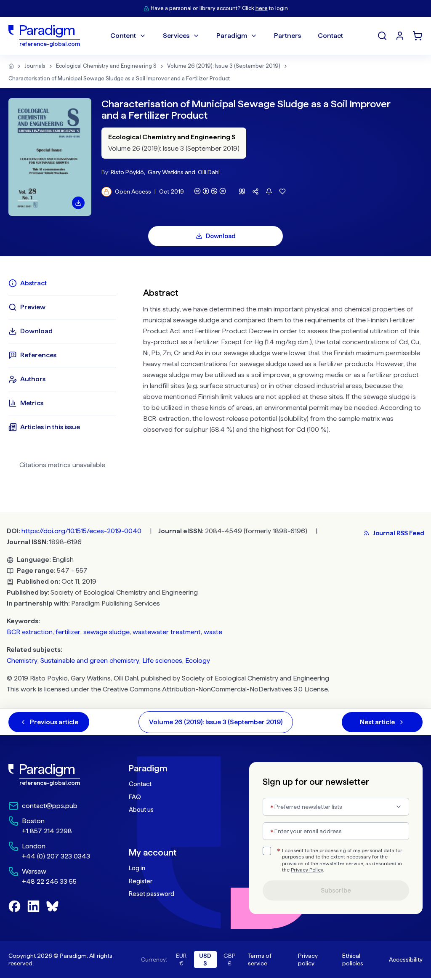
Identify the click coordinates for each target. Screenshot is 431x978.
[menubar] (226, 36)
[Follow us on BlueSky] (52, 906)
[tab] (62, 283)
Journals (34, 66)
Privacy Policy (307, 870)
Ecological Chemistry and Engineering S (106, 66)
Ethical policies (352, 959)
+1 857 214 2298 (47, 831)
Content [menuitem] (123, 36)
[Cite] (242, 191)
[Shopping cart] (417, 36)
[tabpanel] (283, 377)
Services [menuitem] (176, 36)
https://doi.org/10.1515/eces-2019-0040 (81, 531)
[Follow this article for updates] (269, 191)
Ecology (197, 660)
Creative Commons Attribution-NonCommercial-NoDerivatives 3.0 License (215, 689)
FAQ (135, 797)
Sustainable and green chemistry (89, 660)
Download (221, 236)
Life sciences (162, 660)
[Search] (382, 36)
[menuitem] (400, 36)
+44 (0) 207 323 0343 (56, 856)
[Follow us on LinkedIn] (33, 906)
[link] (51, 774)
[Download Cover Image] (78, 203)
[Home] (11, 66)
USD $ (205, 959)
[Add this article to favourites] (282, 191)
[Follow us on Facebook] (14, 906)
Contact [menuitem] (330, 36)
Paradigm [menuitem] (231, 36)
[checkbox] (267, 851)
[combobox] (336, 807)
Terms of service (259, 959)
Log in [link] (137, 868)
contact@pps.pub (49, 806)
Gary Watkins (166, 172)
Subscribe (336, 890)
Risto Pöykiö (127, 172)
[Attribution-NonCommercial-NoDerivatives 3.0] (210, 191)
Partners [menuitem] (287, 36)
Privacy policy (308, 959)
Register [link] (140, 881)
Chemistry (22, 660)
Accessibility (406, 959)
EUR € (181, 959)
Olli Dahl (209, 172)
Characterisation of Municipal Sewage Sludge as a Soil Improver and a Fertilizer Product (119, 78)
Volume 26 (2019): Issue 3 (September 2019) (223, 66)
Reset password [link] (151, 894)
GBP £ (229, 959)
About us (141, 809)
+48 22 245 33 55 (49, 881)
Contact (140, 784)
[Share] (255, 191)
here (261, 8)
